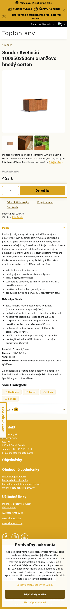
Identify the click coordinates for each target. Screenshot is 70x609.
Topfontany (18, 33)
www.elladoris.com (12, 523)
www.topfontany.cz (12, 512)
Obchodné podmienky (14, 476)
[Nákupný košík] (54, 33)
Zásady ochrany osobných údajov (35, 584)
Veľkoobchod (9, 507)
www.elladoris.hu (11, 518)
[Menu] (63, 33)
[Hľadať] (45, 33)
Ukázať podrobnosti (35, 602)
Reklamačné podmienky (15, 480)
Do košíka (43, 191)
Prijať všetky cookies (35, 594)
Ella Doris (17, 217)
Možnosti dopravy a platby (16, 503)
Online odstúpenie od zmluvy (18, 487)
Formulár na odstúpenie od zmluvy (21, 484)
